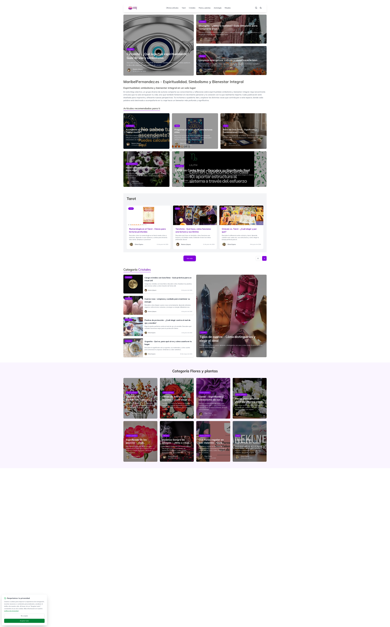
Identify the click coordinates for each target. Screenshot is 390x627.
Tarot (184, 8)
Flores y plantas (205, 8)
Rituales (228, 8)
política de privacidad (11, 611)
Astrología (217, 8)
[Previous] (258, 258)
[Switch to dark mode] (261, 8)
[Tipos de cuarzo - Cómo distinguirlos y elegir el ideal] (231, 316)
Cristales (192, 8)
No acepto (24, 616)
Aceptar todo (24, 621)
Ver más (190, 258)
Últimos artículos (172, 8)
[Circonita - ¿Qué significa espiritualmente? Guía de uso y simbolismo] (158, 45)
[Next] (264, 258)
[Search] (256, 8)
